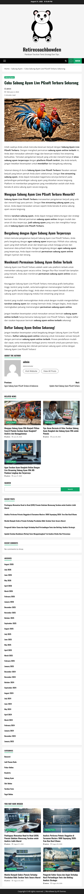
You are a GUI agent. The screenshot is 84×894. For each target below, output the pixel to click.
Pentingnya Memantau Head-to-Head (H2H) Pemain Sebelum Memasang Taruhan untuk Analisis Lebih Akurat (21, 838)
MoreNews (50, 891)
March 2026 (8, 591)
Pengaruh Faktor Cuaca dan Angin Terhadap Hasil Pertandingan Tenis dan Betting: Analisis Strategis (39, 527)
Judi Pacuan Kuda (10, 762)
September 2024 (10, 687)
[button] (4, 61)
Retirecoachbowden (42, 49)
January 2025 (9, 666)
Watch (77, 60)
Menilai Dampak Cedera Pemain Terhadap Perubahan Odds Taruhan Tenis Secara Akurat (35, 521)
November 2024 (10, 677)
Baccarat (7, 756)
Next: (64, 384)
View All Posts (49, 371)
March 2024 (8, 720)
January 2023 (9, 741)
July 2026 (7, 569)
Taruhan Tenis (9, 789)
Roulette (7, 772)
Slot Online (8, 783)
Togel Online (8, 794)
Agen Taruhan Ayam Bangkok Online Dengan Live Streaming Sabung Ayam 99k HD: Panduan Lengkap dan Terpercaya (22, 470)
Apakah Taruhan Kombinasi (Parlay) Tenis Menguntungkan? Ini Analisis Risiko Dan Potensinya (37, 534)
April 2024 (8, 714)
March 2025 (8, 655)
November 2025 (10, 612)
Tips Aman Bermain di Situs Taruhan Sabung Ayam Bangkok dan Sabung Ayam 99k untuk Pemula (61, 431)
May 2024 (7, 709)
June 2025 (8, 639)
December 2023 (10, 736)
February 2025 (9, 661)
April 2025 (8, 650)
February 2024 (9, 725)
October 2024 (9, 682)
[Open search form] (66, 61)
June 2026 (8, 575)
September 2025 (10, 623)
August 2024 (8, 693)
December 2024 (10, 671)
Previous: (21, 384)
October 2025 (9, 618)
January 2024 (9, 730)
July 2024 (7, 698)
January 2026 (9, 602)
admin (8, 89)
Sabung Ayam (9, 77)
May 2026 (7, 580)
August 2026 (9, 564)
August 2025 (8, 628)
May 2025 (7, 644)
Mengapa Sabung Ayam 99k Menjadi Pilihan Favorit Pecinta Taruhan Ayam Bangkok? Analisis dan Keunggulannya (21, 431)
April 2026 (8, 585)
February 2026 (9, 596)
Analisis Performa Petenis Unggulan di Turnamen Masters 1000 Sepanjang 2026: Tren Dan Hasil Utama (40, 514)
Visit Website (31, 371)
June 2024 (8, 704)
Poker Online (9, 767)
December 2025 (10, 607)
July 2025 (7, 634)
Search (7, 483)
